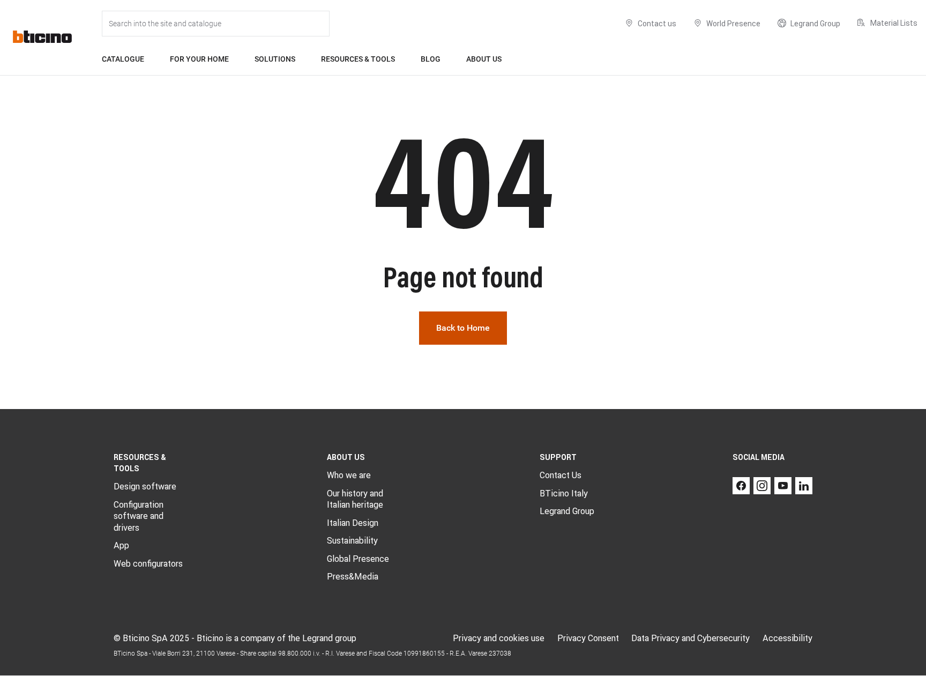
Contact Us (560, 475)
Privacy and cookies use (498, 638)
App (121, 545)
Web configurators (148, 563)
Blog (430, 59)
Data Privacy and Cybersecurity (690, 638)
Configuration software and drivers (138, 516)
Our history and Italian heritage (355, 499)
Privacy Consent (588, 638)
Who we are (349, 475)
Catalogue (123, 59)
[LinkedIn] (803, 485)
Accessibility (787, 638)
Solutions (275, 59)
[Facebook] (741, 485)
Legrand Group (567, 511)
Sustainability (352, 540)
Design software (145, 486)
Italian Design (352, 522)
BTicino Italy (564, 493)
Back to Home (463, 328)
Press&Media (352, 576)
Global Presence (358, 558)
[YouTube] (782, 485)
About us (484, 59)
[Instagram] (762, 485)
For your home (199, 59)
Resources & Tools (358, 59)
